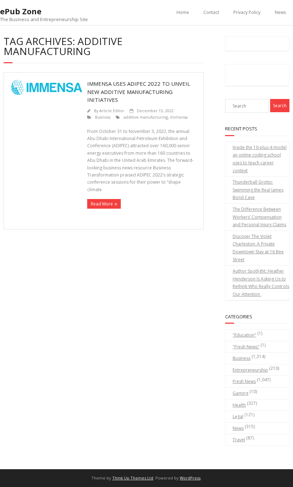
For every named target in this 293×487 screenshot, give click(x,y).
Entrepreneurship (250, 370)
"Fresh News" (246, 347)
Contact (211, 12)
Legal (238, 416)
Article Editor (111, 110)
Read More (102, 204)
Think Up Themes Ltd (132, 478)
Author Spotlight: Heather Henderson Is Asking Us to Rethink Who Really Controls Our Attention (261, 282)
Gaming (240, 393)
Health (239, 405)
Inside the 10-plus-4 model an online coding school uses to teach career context (260, 159)
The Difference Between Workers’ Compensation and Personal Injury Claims (259, 217)
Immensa (179, 117)
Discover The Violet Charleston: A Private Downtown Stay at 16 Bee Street (258, 248)
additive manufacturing (146, 117)
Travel (239, 440)
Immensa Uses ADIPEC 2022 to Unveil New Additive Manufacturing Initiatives (138, 91)
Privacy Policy (246, 12)
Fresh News (244, 381)
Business (102, 117)
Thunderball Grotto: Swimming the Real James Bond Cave (258, 189)
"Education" (244, 335)
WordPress (190, 478)
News (280, 12)
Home (183, 12)
